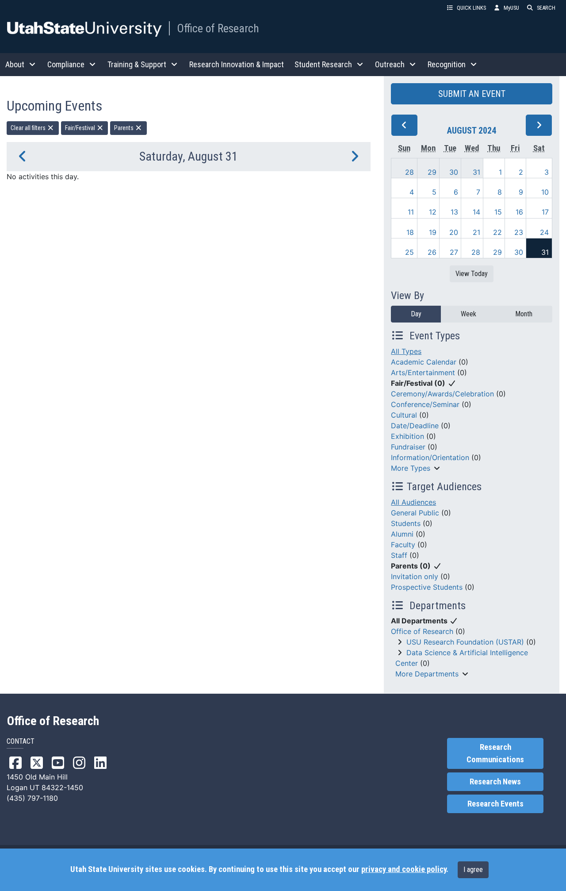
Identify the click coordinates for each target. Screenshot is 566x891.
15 (498, 211)
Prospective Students (427, 587)
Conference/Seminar (425, 404)
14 (476, 211)
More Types (410, 468)
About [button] (14, 64)
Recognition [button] (447, 64)
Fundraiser (408, 446)
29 (432, 172)
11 (411, 211)
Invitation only (414, 576)
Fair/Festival (80, 127)
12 (432, 211)
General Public (415, 512)
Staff (399, 555)
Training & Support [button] (136, 64)
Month (523, 314)
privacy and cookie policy (403, 869)
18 (410, 232)
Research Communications (495, 753)
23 (518, 232)
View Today (471, 273)
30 (453, 172)
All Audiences (413, 502)
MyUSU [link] (511, 7)
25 (409, 252)
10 (545, 192)
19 (432, 232)
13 (454, 211)
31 (476, 172)
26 (432, 252)
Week (468, 314)
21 (476, 232)
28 (409, 172)
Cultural (404, 415)
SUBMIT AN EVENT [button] (471, 93)
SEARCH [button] (546, 7)
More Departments (427, 673)
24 (544, 232)
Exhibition (407, 436)
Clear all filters (29, 127)
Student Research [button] (323, 64)
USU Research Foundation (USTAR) (465, 642)
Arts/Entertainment (423, 372)
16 (519, 211)
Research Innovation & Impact (236, 64)
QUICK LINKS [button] (471, 7)
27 (454, 252)
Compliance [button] (65, 64)
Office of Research (218, 28)
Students (406, 523)
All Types (406, 351)
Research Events (495, 804)
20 (453, 232)
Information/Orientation (430, 457)
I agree (473, 869)
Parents (124, 127)
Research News (495, 782)
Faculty (403, 544)
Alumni (402, 534)
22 (497, 232)
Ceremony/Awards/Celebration (442, 393)
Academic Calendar (423, 361)
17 (545, 211)
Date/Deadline (415, 425)
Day (416, 314)
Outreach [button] (390, 64)
